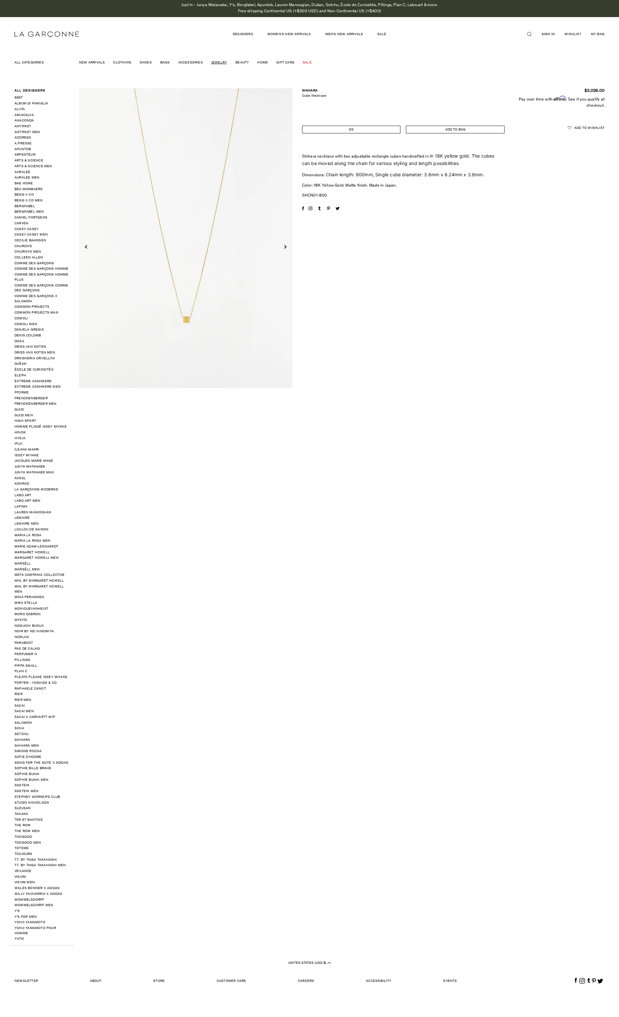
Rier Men (23, 700)
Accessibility (379, 981)
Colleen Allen (29, 257)
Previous (86, 246)
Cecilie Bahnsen (30, 240)
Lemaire (22, 518)
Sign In (548, 34)
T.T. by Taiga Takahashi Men (40, 865)
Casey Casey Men (31, 235)
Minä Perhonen (29, 597)
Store (159, 981)
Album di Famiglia (31, 103)
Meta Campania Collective (40, 575)
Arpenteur (25, 155)
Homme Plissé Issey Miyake (41, 427)
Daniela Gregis (29, 330)
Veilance (23, 871)
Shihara (22, 740)
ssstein (22, 785)
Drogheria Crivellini (35, 358)
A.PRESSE (23, 143)
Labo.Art (23, 495)
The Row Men (27, 831)
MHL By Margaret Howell (39, 581)
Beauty (242, 62)
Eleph (20, 375)
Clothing (122, 62)
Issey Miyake (27, 455)
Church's (23, 246)
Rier (19, 694)
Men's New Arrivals (344, 34)
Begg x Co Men (29, 200)
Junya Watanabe (30, 467)
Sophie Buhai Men (31, 780)
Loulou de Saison (31, 529)
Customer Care (231, 981)
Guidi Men (24, 415)
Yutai (19, 939)
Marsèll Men (27, 569)
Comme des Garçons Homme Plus (42, 277)
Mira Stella (26, 603)
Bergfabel (25, 206)
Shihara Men (27, 746)
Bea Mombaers (29, 189)
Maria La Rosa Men (32, 541)
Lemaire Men (27, 524)
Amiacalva (24, 115)
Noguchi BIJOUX (29, 626)
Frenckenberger (31, 398)
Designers (243, 34)
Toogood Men (28, 843)
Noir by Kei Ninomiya (34, 631)
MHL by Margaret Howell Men (39, 589)
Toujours (24, 854)
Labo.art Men (27, 501)
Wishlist (573, 34)
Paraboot (24, 643)
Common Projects (32, 307)
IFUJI (18, 444)
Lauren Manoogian (33, 512)
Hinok (20, 432)
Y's (17, 911)
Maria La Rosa (28, 535)
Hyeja (20, 438)
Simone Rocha (28, 751)
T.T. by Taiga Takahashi (36, 860)
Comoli (21, 318)
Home (262, 62)
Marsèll (23, 564)
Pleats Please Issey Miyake (41, 677)
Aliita (20, 109)
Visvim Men (25, 882)
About (96, 981)
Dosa (19, 341)
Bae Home (24, 183)
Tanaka (21, 814)
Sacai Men (24, 711)
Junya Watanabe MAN (34, 472)
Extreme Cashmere (33, 381)
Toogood (23, 837)
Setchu (21, 734)
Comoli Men (26, 324)
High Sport (25, 421)
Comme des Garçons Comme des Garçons (41, 288)
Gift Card (285, 62)
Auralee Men (27, 177)
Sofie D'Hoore (28, 757)
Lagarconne (47, 34)
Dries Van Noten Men (35, 352)
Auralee (22, 172)
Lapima (21, 506)
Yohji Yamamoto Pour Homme (35, 930)
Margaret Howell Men (37, 558)
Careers (306, 981)
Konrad (22, 484)
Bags (165, 62)
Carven (21, 223)
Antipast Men (27, 132)
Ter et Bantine (29, 820)
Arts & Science (29, 160)
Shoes (146, 62)
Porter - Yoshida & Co (36, 683)
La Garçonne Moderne (36, 489)
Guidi (19, 410)
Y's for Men (26, 917)
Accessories (190, 62)
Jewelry (219, 62)
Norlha (22, 637)
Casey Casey (27, 229)
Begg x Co (24, 195)
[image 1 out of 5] (185, 238)
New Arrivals (92, 62)
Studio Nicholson (32, 803)
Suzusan (23, 808)
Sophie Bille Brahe (33, 768)
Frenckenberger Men (36, 404)
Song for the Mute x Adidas (41, 763)
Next (284, 246)
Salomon (23, 723)
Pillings (23, 660)
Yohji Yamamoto (30, 922)
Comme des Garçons (34, 263)
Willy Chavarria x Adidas (39, 894)
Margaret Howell (32, 552)
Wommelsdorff (29, 900)
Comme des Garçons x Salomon (36, 299)
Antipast (23, 126)
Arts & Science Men (33, 166)
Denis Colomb (28, 335)
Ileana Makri (27, 449)
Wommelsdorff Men (34, 905)
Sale (381, 34)
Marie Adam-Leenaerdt (36, 546)
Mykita (21, 620)
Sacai (20, 706)
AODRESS (23, 138)
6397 (19, 98)
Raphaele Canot (30, 689)
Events (450, 981)
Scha (19, 728)
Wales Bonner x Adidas (37, 888)
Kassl (20, 478)
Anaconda (24, 120)
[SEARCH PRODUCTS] (532, 34)
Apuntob (23, 149)
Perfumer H (26, 654)
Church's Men (28, 252)
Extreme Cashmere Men (38, 387)
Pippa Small (26, 666)
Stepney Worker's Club (37, 797)
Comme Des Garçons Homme (42, 269)
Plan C (21, 671)
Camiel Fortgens (31, 217)
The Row (23, 825)
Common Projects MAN (36, 313)
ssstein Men (26, 791)
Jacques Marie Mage (34, 461)
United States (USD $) (307, 963)
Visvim (20, 877)
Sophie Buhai (27, 774)
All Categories (29, 62)
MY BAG (597, 34)
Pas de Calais (27, 649)
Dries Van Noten (30, 347)
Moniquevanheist (31, 609)
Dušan (20, 364)
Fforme (22, 392)
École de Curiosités (34, 370)
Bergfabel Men (29, 212)
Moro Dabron (28, 614)
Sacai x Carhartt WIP (35, 717)
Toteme (22, 848)
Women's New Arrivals (289, 34)
